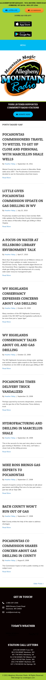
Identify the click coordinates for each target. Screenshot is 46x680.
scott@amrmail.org (13, 612)
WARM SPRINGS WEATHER (23, 634)
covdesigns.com (29, 678)
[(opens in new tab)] (23, 24)
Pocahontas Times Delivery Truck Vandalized (18, 386)
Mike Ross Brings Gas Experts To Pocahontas (21, 470)
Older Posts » (38, 584)
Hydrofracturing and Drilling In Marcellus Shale (22, 428)
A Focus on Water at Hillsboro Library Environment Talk (20, 245)
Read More (6, 178)
